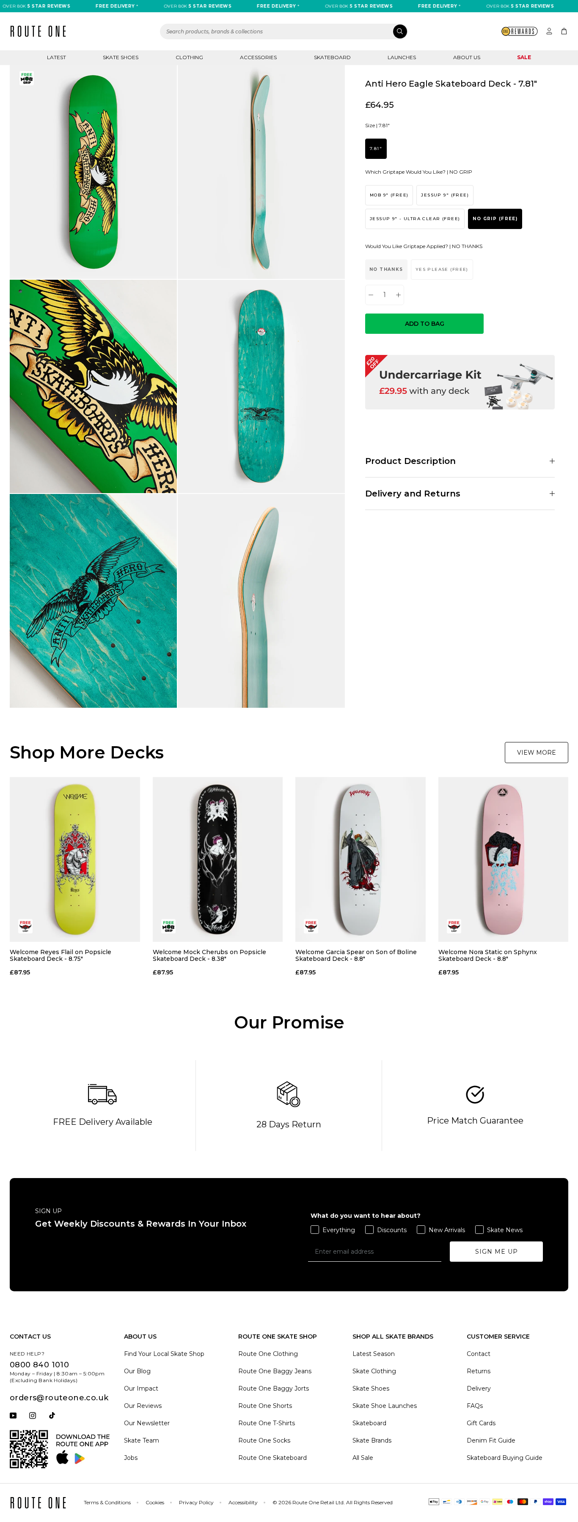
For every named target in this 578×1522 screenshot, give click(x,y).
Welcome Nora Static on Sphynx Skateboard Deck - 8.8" (487, 955)
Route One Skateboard (272, 1457)
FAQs (475, 1405)
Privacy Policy (196, 1502)
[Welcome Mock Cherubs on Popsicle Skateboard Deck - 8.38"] (218, 859)
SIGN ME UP (496, 1251)
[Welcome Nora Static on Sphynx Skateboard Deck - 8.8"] (503, 859)
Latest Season (373, 1353)
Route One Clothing (268, 1353)
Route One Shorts (265, 1405)
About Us (466, 57)
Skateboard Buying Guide (504, 1457)
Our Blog (137, 1371)
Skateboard (332, 57)
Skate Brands (371, 1440)
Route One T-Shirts (266, 1423)
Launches (402, 57)
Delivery (479, 1388)
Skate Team (141, 1440)
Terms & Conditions (107, 1502)
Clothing (189, 57)
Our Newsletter (147, 1423)
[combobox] (284, 31)
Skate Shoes (120, 57)
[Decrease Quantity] (371, 295)
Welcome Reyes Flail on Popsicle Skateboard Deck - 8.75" (60, 955)
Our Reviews (143, 1405)
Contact (478, 1353)
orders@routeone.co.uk (59, 1397)
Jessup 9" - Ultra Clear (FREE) (415, 219)
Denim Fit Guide (491, 1440)
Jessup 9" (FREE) (445, 195)
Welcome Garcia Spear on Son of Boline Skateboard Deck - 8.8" (356, 955)
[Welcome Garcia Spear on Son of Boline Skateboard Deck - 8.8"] (360, 859)
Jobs (131, 1457)
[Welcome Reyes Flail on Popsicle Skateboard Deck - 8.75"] (75, 859)
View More (536, 752)
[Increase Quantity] (398, 295)
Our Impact (141, 1388)
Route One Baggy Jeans (274, 1371)
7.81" (376, 149)
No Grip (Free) (495, 219)
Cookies (155, 1502)
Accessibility (243, 1502)
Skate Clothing (374, 1371)
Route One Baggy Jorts (273, 1388)
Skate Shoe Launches (384, 1405)
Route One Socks (264, 1440)
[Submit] (400, 31)
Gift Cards (481, 1423)
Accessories (258, 57)
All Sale (362, 1457)
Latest (56, 57)
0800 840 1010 (39, 1364)
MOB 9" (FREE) (389, 195)
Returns (478, 1371)
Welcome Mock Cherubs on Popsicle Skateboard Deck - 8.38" (209, 955)
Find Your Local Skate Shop (164, 1353)
